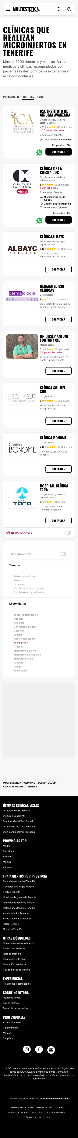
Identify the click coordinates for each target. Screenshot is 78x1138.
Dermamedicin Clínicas (52, 288)
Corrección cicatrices (25, 626)
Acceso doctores (12, 1022)
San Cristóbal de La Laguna (28, 588)
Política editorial (56, 1112)
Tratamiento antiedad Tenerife (19, 881)
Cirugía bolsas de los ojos (16, 969)
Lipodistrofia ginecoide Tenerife (19, 897)
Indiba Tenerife (11, 923)
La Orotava (20, 584)
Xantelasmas (20, 670)
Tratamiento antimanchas (27, 654)
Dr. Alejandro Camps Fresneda (19, 831)
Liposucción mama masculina (18, 943)
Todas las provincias (24, 576)
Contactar (58, 152)
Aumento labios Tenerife (16, 913)
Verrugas (18, 662)
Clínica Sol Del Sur (53, 389)
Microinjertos (21, 642)
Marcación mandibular (15, 964)
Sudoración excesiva (14, 948)
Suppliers (8, 1038)
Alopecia (18, 618)
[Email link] (51, 1050)
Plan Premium (10, 1027)
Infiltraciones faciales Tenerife (19, 907)
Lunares (18, 634)
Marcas (7, 1033)
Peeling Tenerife (11, 891)
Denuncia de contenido (15, 1008)
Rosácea (18, 646)
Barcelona (8, 851)
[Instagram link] (27, 1050)
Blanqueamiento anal (14, 959)
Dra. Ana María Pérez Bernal (18, 821)
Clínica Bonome (53, 437)
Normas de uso (44, 1107)
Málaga (7, 861)
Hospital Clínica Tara (54, 487)
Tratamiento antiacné (25, 650)
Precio (41, 96)
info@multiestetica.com (55, 1098)
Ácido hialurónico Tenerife (17, 918)
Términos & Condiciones (37, 1117)
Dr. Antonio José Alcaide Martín (19, 826)
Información (11, 96)
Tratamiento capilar (24, 658)
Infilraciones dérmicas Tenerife (19, 902)
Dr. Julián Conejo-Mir (14, 815)
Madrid (6, 845)
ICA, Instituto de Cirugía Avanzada (55, 113)
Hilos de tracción (12, 953)
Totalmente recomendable (17, 983)
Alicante (7, 867)
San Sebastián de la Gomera (29, 592)
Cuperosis (19, 630)
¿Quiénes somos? (12, 997)
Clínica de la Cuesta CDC (51, 170)
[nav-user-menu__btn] (69, 9)
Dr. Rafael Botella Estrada (16, 810)
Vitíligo (17, 666)
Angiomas (19, 622)
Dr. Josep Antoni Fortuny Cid (54, 338)
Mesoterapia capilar (24, 638)
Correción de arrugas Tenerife (18, 886)
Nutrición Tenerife (12, 929)
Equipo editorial (11, 1003)
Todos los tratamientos (26, 614)
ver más (53, 122)
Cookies (59, 1107)
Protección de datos (22, 1107)
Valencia (7, 856)
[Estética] (26, 10)
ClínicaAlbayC (52, 236)
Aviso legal (37, 1112)
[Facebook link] (39, 1050)
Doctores (28, 96)
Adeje (17, 580)
